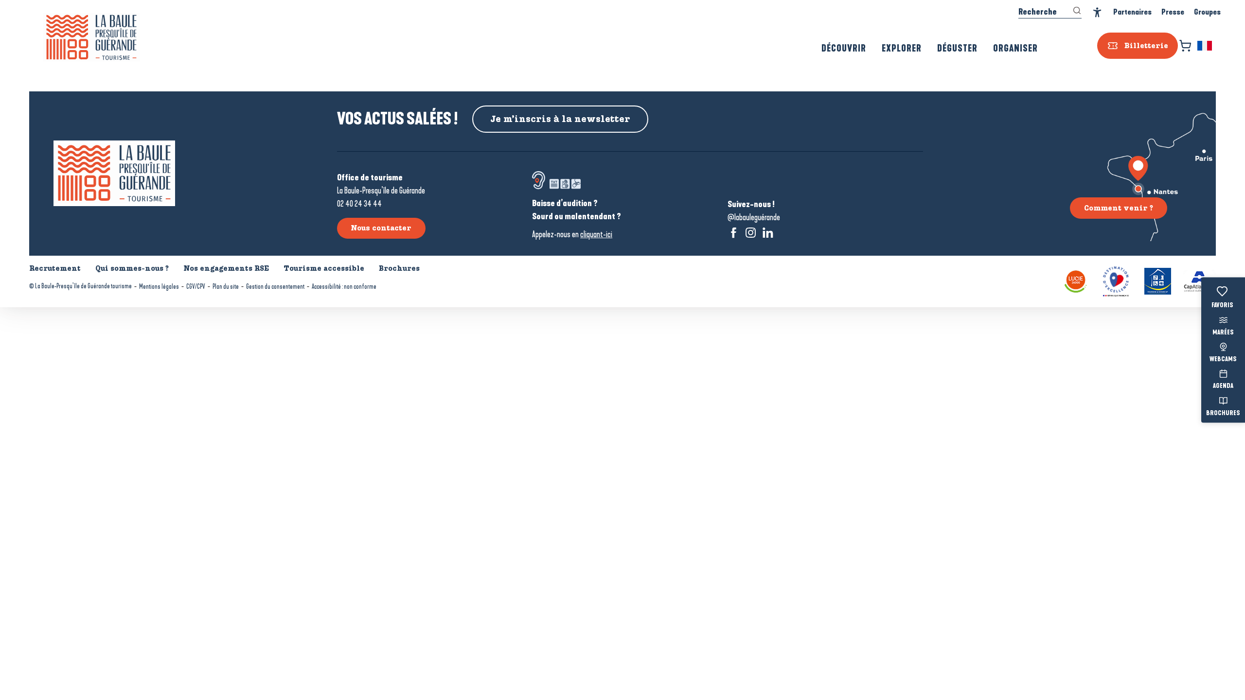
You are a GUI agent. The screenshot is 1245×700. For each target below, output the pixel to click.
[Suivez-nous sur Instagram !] (751, 232)
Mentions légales (159, 286)
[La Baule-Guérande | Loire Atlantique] (91, 37)
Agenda (1223, 386)
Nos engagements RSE (226, 268)
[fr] (1205, 45)
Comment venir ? (1118, 208)
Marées (1223, 332)
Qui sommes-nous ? (132, 268)
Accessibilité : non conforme (344, 286)
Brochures (1223, 413)
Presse (1172, 12)
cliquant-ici (596, 234)
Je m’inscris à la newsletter (560, 119)
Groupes (1207, 12)
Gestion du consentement (275, 286)
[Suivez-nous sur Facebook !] (734, 232)
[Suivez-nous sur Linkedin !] (768, 232)
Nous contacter (381, 228)
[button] (1205, 45)
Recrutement (55, 268)
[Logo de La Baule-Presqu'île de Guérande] (114, 173)
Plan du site (226, 286)
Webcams (1223, 360)
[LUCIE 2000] (1075, 280)
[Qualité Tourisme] (1116, 280)
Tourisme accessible (324, 268)
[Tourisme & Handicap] (1157, 280)
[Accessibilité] (1097, 12)
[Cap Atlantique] (1199, 280)
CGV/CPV (195, 286)
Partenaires (1132, 12)
